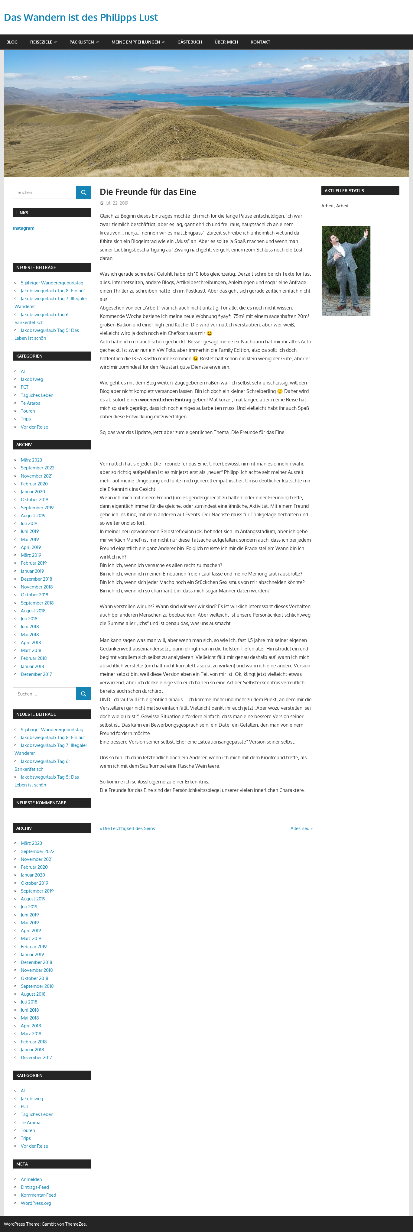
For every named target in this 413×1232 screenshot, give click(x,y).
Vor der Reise (34, 427)
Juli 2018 (29, 618)
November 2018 (37, 587)
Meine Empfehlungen (136, 41)
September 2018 (37, 603)
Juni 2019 (30, 531)
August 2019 (33, 515)
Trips (26, 419)
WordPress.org (36, 1203)
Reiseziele (41, 41)
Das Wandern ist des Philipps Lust (81, 17)
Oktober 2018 (34, 595)
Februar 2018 (34, 658)
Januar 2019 (32, 571)
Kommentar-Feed (38, 1195)
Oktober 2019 (34, 499)
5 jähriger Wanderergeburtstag (52, 283)
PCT (24, 387)
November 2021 (37, 476)
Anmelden (31, 1179)
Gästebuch (189, 41)
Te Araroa (31, 403)
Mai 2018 (30, 634)
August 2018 (33, 611)
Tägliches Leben (37, 395)
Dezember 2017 (36, 674)
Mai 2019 (30, 539)
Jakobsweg (32, 379)
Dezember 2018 (36, 579)
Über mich (226, 41)
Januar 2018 (32, 666)
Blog (12, 41)
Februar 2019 (34, 563)
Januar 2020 (33, 491)
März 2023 (31, 460)
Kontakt (260, 41)
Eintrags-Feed (35, 1187)
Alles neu (300, 828)
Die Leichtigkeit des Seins (128, 828)
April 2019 (31, 547)
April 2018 (31, 642)
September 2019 (37, 508)
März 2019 (31, 555)
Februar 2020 (34, 484)
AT (23, 371)
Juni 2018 (30, 626)
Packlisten (82, 41)
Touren (28, 411)
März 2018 (31, 650)
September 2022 (37, 468)
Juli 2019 (29, 523)
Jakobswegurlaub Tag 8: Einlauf (53, 290)
